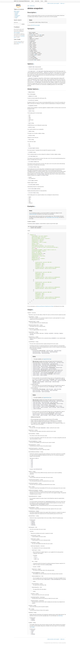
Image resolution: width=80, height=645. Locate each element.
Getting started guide (33, 214)
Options (16, 14)
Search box (16, 22)
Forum (42, 1)
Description (17, 12)
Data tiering (60, 615)
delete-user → (62, 3)
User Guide (37, 1)
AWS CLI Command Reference (22, 1)
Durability (33, 627)
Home (32, 1)
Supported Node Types (47, 359)
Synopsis (16, 13)
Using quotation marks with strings (52, 217)
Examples (16, 16)
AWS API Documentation (35, 25)
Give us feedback (17, 32)
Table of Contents (19, 9)
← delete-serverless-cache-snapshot (53, 3)
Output (16, 17)
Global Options (17, 15)
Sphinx (65, 642)
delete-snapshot (16, 11)
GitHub (46, 1)
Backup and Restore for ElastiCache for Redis (45, 306)
